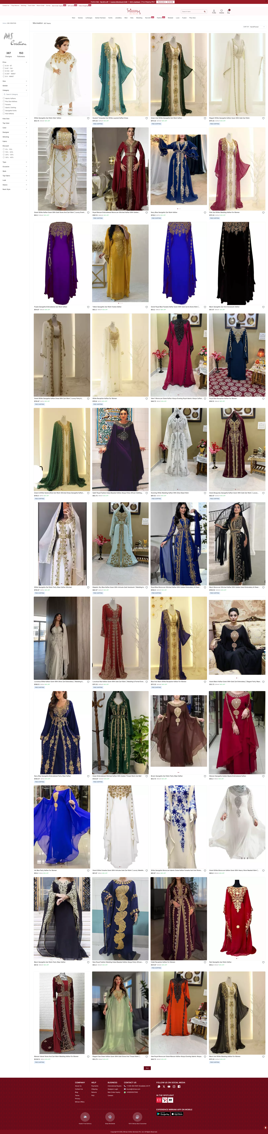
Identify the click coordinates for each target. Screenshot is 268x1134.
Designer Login (113, 1089)
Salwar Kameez (100, 18)
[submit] (204, 11)
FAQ (92, 1095)
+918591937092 (132, 1092)
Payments (94, 1086)
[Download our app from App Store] (177, 1114)
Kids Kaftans (9, 113)
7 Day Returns (15, 5)
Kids (131, 18)
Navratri (149, 18)
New (73, 18)
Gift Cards (72, 5)
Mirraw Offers (79, 1102)
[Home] (134, 11)
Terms (77, 1095)
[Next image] (87, 74)
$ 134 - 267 (9, 71)
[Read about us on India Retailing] (164, 1100)
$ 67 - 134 (8, 68)
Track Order (31, 5)
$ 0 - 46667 (9, 76)
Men (126, 18)
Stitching (23, 5)
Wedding (139, 18)
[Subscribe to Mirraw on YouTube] (169, 1086)
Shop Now (64, 113)
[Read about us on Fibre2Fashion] (170, 1100)
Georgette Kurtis (10, 110)
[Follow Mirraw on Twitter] (164, 1086)
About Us (78, 1086)
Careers (110, 1095)
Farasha (8, 104)
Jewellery (118, 18)
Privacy (77, 1098)
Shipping (94, 1089)
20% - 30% (9, 154)
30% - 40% (9, 157)
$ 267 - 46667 (10, 74)
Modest (170, 18)
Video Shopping (85, 5)
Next (147, 1068)
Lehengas (89, 18)
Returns (94, 1092)
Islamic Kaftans (10, 98)
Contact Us (6, 5)
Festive (161, 18)
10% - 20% (9, 152)
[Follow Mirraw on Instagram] (174, 1086)
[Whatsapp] (159, 1086)
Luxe (177, 18)
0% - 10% (8, 149)
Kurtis (110, 18)
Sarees (80, 18)
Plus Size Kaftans (11, 101)
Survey (48, 5)
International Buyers (114, 1086)
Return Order (40, 5)
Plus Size (192, 18)
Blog (76, 1092)
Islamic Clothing (10, 107)
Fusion (184, 18)
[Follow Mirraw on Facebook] (179, 1086)
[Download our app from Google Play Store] (163, 1114)
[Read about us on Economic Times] (159, 1100)
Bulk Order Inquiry (59, 5)
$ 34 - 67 (8, 65)
